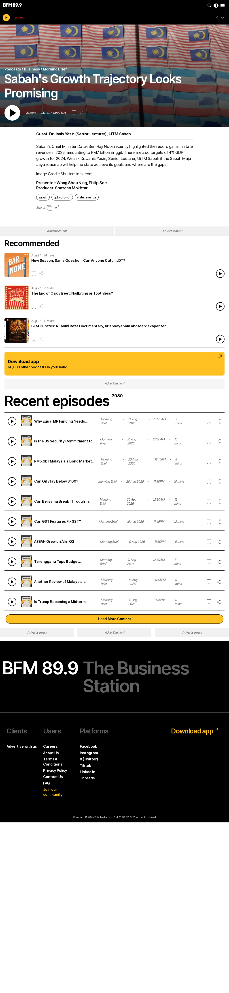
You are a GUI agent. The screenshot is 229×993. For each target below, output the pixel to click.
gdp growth (62, 197)
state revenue (86, 197)
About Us (51, 753)
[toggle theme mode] (216, 5)
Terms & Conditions (52, 761)
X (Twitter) (89, 759)
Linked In (87, 772)
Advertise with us (22, 746)
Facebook (88, 746)
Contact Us (53, 776)
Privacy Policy (55, 770)
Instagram (89, 753)
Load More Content (114, 619)
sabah (43, 197)
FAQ (46, 783)
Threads (87, 778)
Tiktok (85, 765)
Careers (50, 746)
